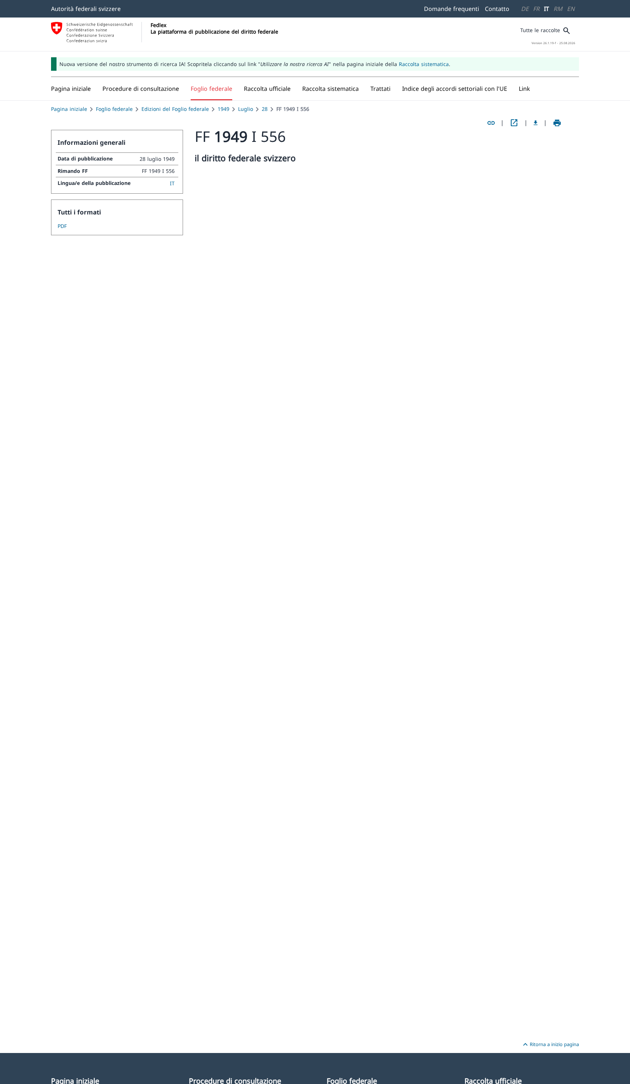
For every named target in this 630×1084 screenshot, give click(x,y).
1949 (223, 108)
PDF (62, 225)
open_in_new (514, 123)
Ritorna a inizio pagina (550, 1044)
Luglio (245, 108)
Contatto (497, 9)
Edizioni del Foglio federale (175, 108)
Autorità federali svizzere (86, 9)
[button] (141, 88)
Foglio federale (114, 108)
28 (265, 108)
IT (546, 9)
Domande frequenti (451, 9)
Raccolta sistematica (424, 64)
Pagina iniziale (69, 108)
